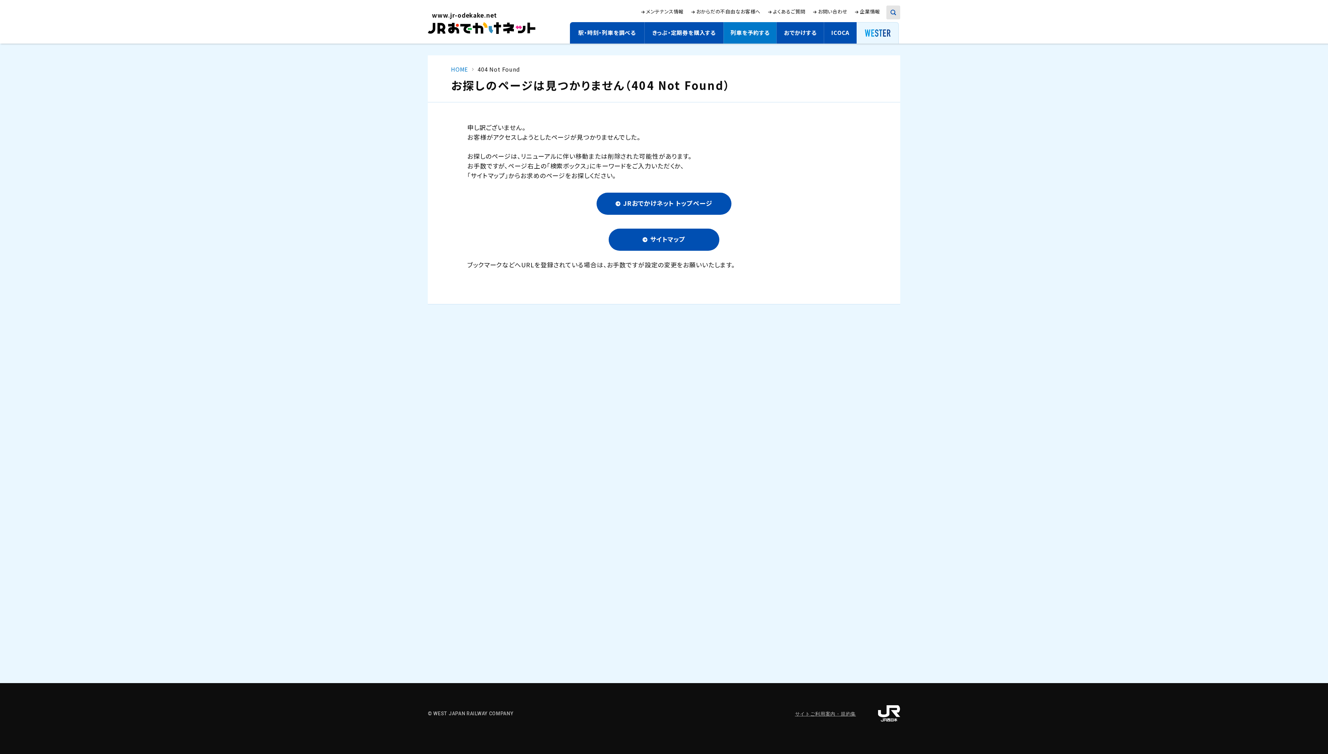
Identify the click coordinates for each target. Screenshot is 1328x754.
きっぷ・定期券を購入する (684, 32)
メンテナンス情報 (665, 11)
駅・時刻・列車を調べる (607, 32)
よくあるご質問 (789, 11)
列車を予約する (750, 32)
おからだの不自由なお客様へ (728, 11)
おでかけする (800, 32)
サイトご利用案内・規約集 (825, 714)
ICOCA (840, 32)
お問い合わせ (832, 11)
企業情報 (870, 11)
